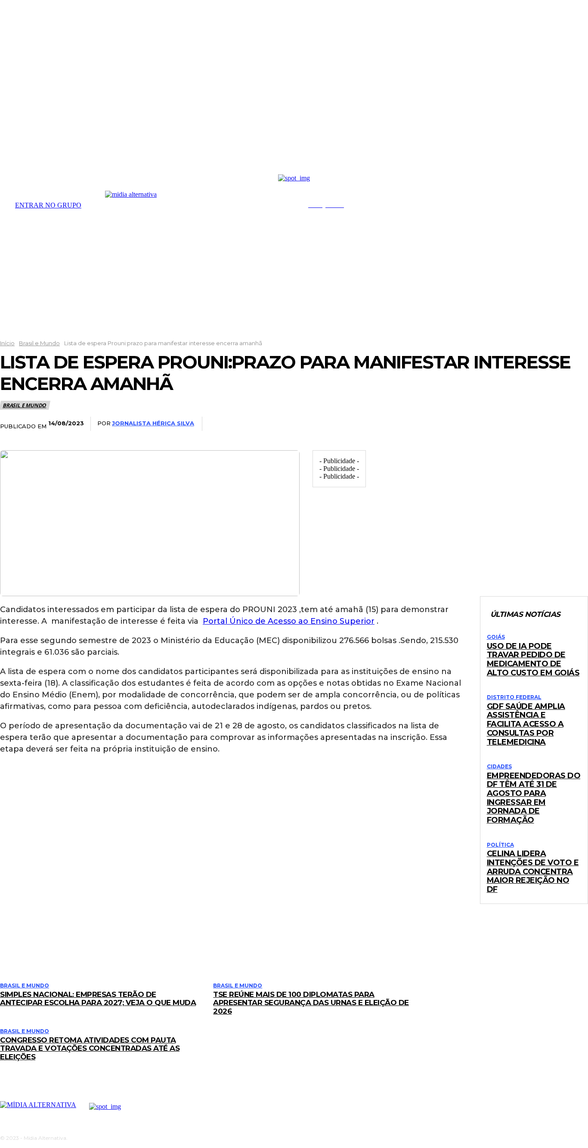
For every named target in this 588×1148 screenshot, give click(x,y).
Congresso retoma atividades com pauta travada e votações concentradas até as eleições (89, 1048)
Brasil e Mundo (39, 343)
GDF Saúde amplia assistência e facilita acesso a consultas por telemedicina (526, 724)
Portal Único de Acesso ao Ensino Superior (288, 621)
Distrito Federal (514, 697)
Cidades (499, 767)
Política (500, 845)
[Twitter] (477, 424)
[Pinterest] (509, 424)
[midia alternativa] (198, 204)
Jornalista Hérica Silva (153, 423)
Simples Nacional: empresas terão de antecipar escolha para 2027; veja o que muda (98, 998)
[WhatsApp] (541, 424)
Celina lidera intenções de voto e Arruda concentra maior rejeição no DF (533, 871)
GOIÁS (496, 637)
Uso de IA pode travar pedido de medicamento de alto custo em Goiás (533, 659)
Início (7, 343)
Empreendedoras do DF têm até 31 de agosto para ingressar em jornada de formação (534, 798)
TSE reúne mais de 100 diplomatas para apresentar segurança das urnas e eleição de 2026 (311, 1002)
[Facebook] (446, 424)
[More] (573, 424)
